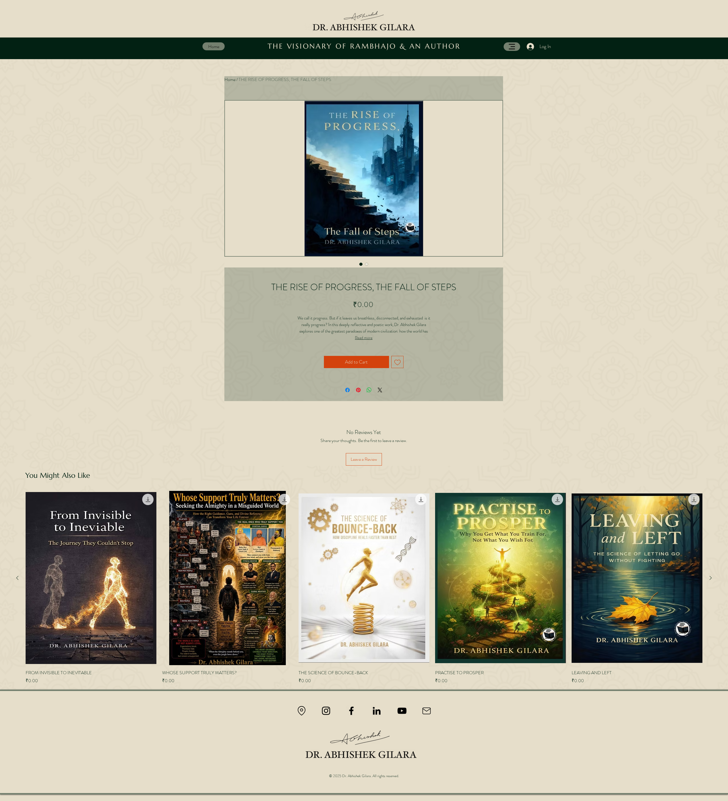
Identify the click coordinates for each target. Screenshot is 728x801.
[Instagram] (326, 710)
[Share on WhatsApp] (369, 390)
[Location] (301, 711)
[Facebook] (351, 710)
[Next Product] (710, 577)
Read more (364, 338)
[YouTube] (402, 710)
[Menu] (512, 46)
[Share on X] (380, 390)
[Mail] (426, 711)
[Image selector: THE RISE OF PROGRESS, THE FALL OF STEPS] (361, 264)
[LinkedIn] (376, 710)
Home (229, 79)
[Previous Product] (17, 577)
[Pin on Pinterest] (358, 390)
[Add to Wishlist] (397, 362)
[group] (364, 587)
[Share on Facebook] (347, 390)
